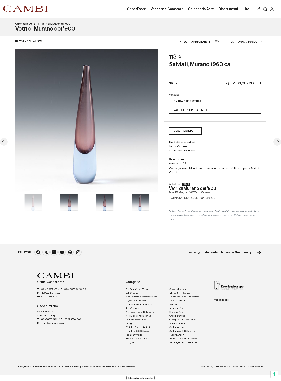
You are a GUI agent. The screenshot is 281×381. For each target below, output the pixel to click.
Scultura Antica (177, 327)
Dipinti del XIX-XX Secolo (137, 331)
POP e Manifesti (177, 323)
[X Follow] (46, 252)
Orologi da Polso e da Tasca (182, 320)
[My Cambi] (273, 9)
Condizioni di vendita (182, 150)
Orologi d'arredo (177, 316)
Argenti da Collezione (136, 301)
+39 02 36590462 (49, 319)
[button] (247, 9)
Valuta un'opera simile (191, 110)
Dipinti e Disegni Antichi (138, 327)
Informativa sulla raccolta (140, 378)
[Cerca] (265, 9)
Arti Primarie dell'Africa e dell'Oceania (138, 291)
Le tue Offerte (178, 146)
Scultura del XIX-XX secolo (182, 331)
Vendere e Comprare (167, 9)
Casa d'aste (136, 9)
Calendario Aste (201, 9)
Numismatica (176, 308)
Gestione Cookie (255, 367)
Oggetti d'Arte (176, 312)
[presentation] (22, 121)
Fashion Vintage (134, 335)
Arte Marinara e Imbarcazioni (140, 304)
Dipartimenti (228, 9)
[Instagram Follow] (78, 252)
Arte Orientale (132, 308)
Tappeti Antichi (176, 335)
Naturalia (174, 304)
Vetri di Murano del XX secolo (183, 339)
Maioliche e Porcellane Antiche (184, 297)
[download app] (229, 285)
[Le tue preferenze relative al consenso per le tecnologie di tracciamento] (274, 374)
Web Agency (207, 367)
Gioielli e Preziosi (177, 289)
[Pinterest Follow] (70, 252)
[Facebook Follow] (37, 252)
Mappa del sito (221, 300)
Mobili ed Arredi (177, 301)
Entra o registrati (188, 101)
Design (129, 323)
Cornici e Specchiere (136, 320)
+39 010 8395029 (48, 289)
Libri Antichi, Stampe (179, 293)
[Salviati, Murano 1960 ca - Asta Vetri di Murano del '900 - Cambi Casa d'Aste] (86, 120)
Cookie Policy (238, 367)
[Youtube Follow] (62, 252)
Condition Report (185, 131)
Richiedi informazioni (182, 142)
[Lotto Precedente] (4, 142)
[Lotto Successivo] (277, 142)
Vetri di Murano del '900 (55, 24)
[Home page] (25, 8)
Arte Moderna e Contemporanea (141, 297)
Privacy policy (223, 367)
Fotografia (131, 343)
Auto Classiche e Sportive (138, 316)
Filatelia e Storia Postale (137, 339)
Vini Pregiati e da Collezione (183, 343)
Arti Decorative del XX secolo (140, 312)
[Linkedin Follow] (54, 252)
